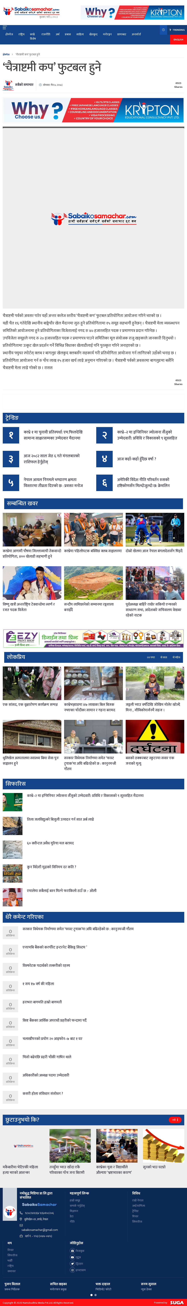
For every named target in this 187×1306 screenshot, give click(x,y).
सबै (174, 1120)
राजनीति (45, 34)
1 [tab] (91, 1295)
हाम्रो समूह (75, 1200)
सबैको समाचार (24, 85)
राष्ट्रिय (21, 34)
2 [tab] (95, 1295)
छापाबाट (121, 34)
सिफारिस (137, 1221)
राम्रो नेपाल (137, 1200)
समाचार (11, 1271)
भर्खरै (10, 1260)
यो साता (163, 657)
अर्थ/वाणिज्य (138, 1205)
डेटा (71, 1216)
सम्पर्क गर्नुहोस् (77, 1205)
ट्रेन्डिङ (135, 1211)
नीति (72, 1221)
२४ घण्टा (151, 657)
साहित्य (80, 34)
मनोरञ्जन (107, 34)
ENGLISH (178, 39)
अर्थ (57, 34)
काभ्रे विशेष (33, 36)
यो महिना (176, 657)
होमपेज (9, 34)
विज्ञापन (74, 1211)
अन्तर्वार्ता (136, 34)
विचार (135, 1216)
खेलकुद (93, 34)
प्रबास (68, 34)
